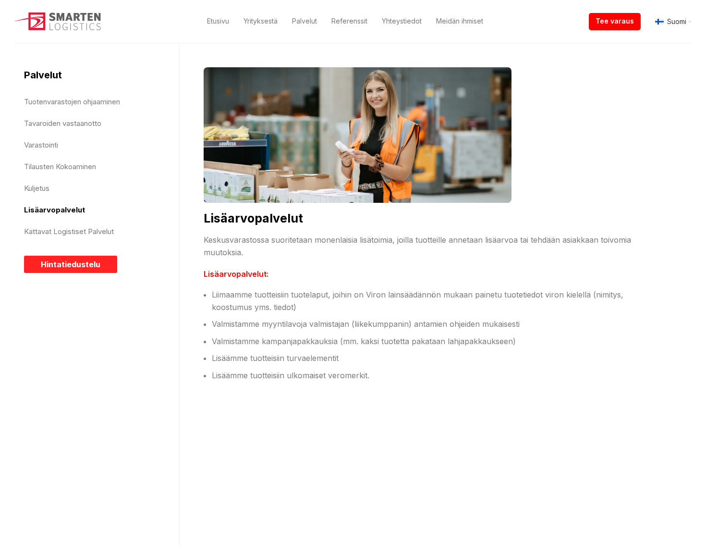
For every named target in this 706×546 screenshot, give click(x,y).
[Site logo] (57, 20)
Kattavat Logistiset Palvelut (69, 231)
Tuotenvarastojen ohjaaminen (72, 101)
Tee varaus (615, 21)
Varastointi (41, 144)
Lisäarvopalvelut (54, 209)
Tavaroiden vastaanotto (62, 123)
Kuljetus (36, 188)
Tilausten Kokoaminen (60, 166)
